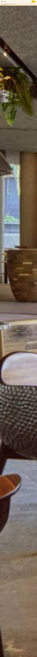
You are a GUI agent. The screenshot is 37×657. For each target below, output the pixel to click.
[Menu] (2, 1)
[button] (1, 1)
